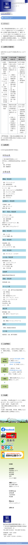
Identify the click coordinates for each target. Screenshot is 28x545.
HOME (11, 464)
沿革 (10, 476)
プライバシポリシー (14, 503)
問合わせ (11, 501)
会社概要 (11, 474)
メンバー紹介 (12, 478)
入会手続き (12, 494)
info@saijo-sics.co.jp (15, 370)
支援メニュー (12, 482)
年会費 (11, 496)
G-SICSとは (12, 491)
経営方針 (11, 472)
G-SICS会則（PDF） (19, 358)
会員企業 (11, 492)
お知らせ (11, 507)
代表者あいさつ (13, 470)
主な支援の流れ (13, 484)
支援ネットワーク (14, 486)
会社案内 (11, 468)
